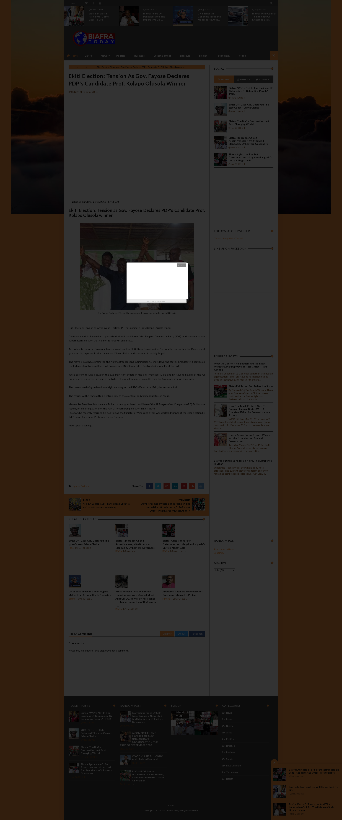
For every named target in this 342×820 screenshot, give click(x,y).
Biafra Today (161, 302)
